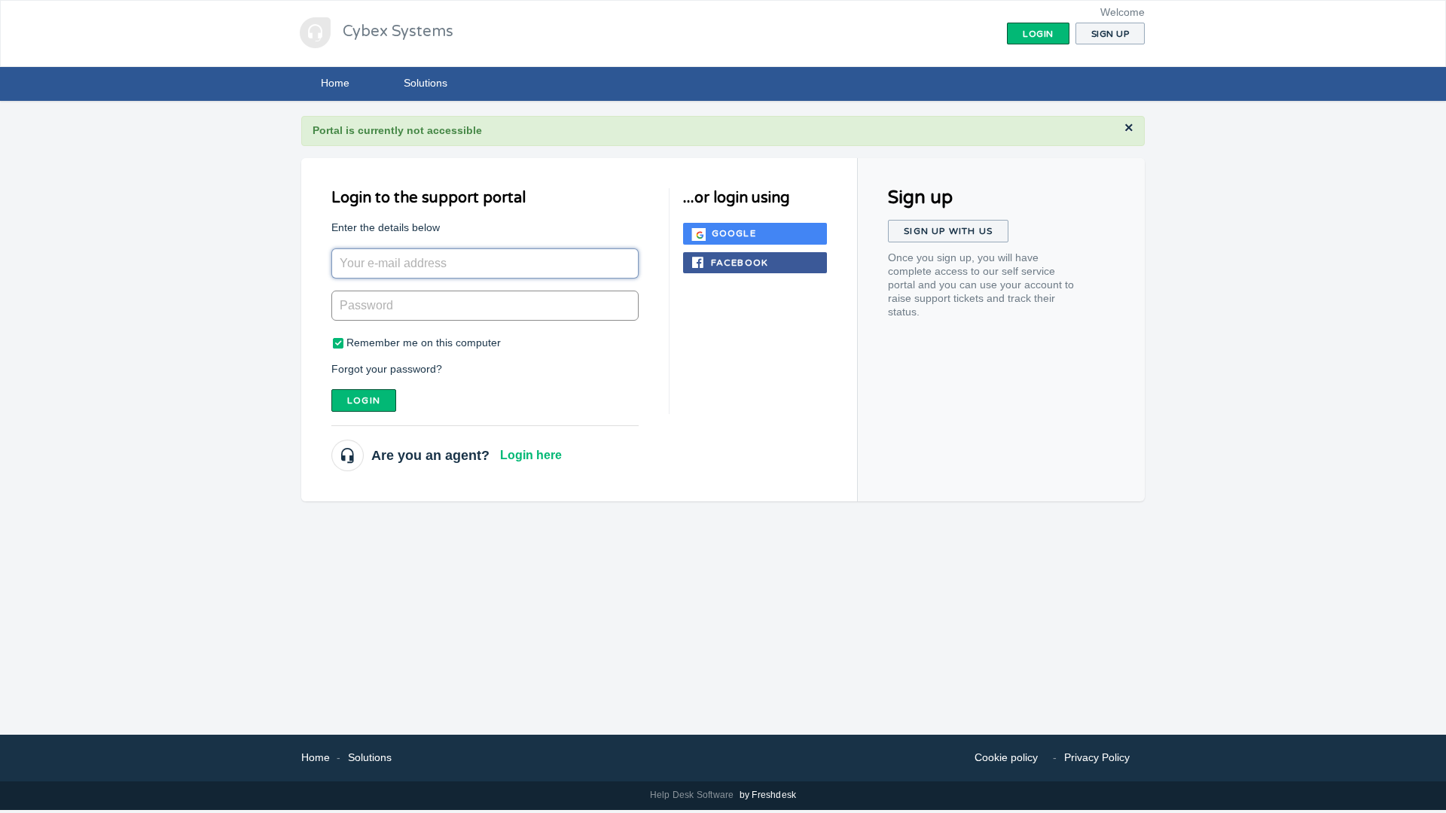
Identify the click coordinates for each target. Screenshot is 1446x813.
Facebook (740, 262)
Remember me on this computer (423, 342)
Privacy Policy (1097, 757)
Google (734, 233)
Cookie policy (1006, 757)
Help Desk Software (693, 795)
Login (363, 400)
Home (335, 83)
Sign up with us (948, 231)
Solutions (425, 83)
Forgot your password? (386, 369)
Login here (531, 455)
